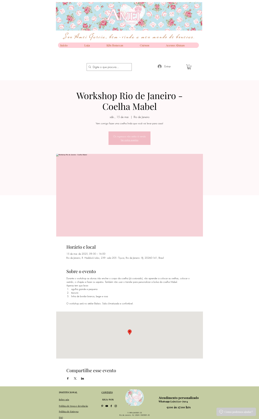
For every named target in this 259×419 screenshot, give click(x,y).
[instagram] (115, 405)
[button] (189, 67)
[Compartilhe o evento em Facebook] (67, 378)
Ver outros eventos (129, 140)
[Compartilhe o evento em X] (75, 378)
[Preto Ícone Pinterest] (102, 405)
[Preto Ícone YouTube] (106, 405)
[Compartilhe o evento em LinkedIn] (82, 378)
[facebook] (111, 405)
